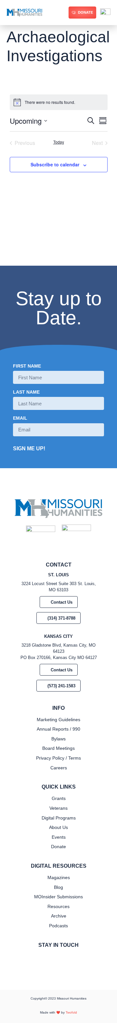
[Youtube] (74, 958)
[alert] (59, 102)
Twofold (71, 1012)
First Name (27, 366)
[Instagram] (53, 958)
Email (20, 418)
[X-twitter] (63, 958)
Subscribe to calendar (55, 164)
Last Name (26, 392)
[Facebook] (43, 958)
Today (58, 142)
